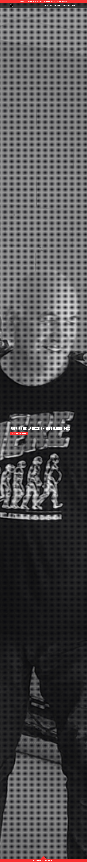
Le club (50, 5)
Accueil (39, 5)
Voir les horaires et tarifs (19, 434)
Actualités (45, 5)
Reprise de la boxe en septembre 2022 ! (41, 428)
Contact (73, 5)
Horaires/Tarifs (66, 5)
